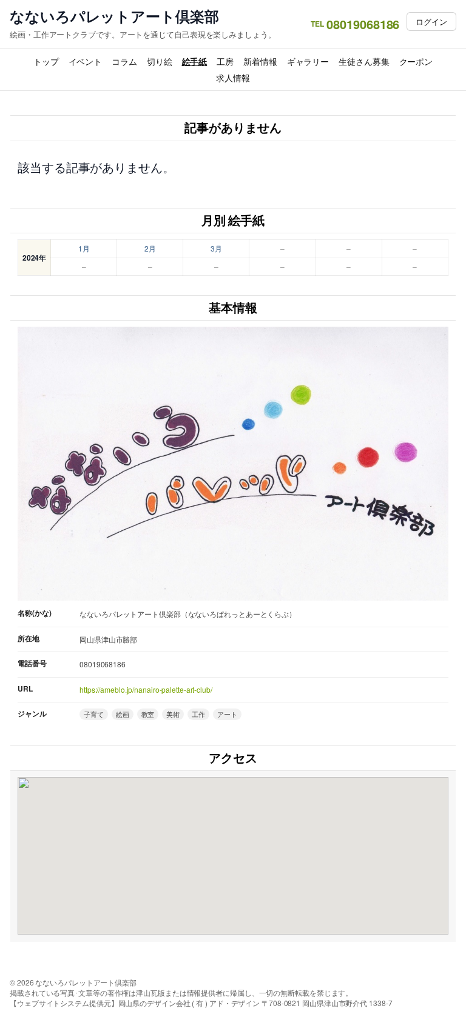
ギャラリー (308, 61)
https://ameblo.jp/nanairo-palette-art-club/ (145, 689)
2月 (150, 248)
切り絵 (159, 61)
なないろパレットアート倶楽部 (114, 16)
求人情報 (233, 78)
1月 (84, 248)
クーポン (416, 61)
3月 (216, 248)
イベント (86, 61)
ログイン (431, 21)
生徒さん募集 (364, 61)
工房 (225, 61)
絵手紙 (195, 61)
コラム (124, 61)
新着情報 (260, 61)
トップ (46, 61)
